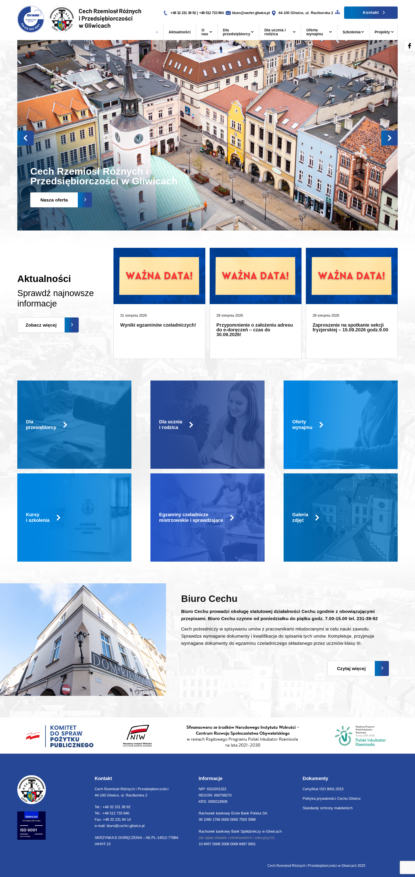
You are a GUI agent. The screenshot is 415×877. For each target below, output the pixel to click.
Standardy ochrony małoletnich (328, 808)
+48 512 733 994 (211, 13)
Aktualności (180, 32)
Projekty (382, 32)
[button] (389, 138)
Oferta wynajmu (314, 32)
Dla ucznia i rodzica (275, 32)
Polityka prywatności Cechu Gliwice (332, 798)
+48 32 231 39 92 (183, 13)
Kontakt (371, 12)
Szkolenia (352, 32)
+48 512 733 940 (115, 813)
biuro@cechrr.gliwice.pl (251, 13)
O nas (204, 32)
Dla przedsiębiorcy (236, 32)
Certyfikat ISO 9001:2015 (323, 789)
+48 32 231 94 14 (117, 819)
